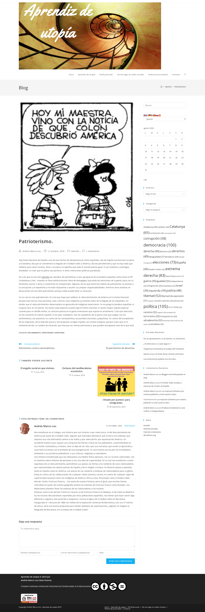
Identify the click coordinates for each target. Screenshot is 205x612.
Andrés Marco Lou (32, 251)
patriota (45, 277)
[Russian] (157, 115)
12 (158, 151)
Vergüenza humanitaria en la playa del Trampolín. (164, 349)
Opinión (75, 251)
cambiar (163, 227)
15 (176, 151)
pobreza (178, 301)
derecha (151, 251)
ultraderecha (153, 320)
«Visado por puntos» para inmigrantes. (116, 401)
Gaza (169, 276)
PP (171, 307)
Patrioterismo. (180, 86)
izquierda (157, 290)
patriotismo (59, 333)
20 (164, 157)
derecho (165, 251)
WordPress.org (150, 435)
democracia (160, 245)
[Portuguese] (155, 115)
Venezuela (168, 321)
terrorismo (152, 316)
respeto (161, 312)
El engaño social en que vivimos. (38, 368)
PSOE (178, 307)
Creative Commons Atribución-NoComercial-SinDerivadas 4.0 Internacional (56, 586)
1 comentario (92, 251)
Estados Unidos (157, 269)
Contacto (126, 609)
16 (182, 151)
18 (152, 157)
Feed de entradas (151, 428)
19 (158, 157)
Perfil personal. (134, 607)
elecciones (164, 262)
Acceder (147, 425)
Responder (130, 426)
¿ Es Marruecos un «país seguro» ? (157, 343)
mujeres (152, 301)
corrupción (155, 238)
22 (176, 157)
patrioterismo (48, 333)
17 (146, 157)
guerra (150, 281)
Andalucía (150, 227)
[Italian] (152, 115)
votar (147, 324)
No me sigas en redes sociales (154, 607)
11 (152, 151)
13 (164, 151)
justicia (173, 290)
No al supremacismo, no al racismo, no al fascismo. (164, 338)
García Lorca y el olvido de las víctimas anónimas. (164, 354)
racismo (150, 312)
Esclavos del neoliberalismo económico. (76, 370)
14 (170, 151)
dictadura (171, 256)
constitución (157, 233)
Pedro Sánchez (165, 301)
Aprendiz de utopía (30, 576)
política (156, 306)
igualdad (163, 281)
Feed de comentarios (152, 432)
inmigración (154, 285)
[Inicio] (161, 86)
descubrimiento (34, 333)
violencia (178, 321)
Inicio (107, 607)
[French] (147, 115)
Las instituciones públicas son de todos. (160, 359)
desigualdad (157, 256)
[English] (145, 115)
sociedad (170, 312)
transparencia (168, 316)
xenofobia (157, 324)
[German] (150, 115)
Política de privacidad (113, 609)
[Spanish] (160, 115)
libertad (152, 296)
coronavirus (169, 233)
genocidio (179, 276)
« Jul (145, 179)
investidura (168, 286)
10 (146, 151)
